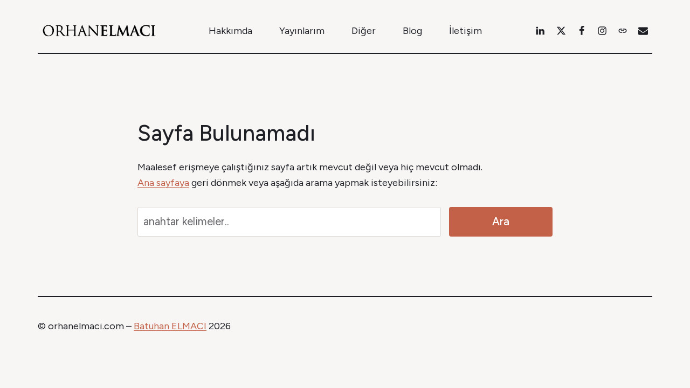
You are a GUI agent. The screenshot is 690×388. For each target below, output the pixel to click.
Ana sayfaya (163, 183)
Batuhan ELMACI (170, 326)
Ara (500, 221)
